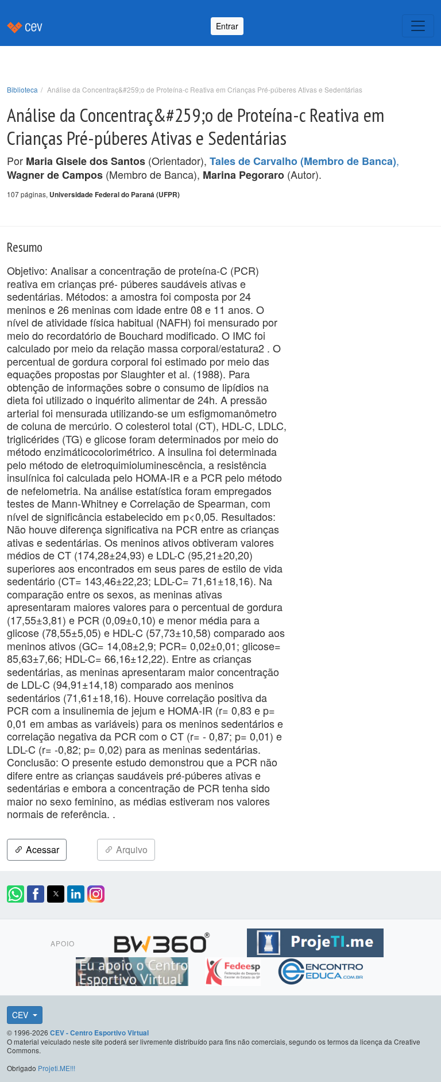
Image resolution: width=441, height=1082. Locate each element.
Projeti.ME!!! (56, 1068)
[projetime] (315, 941)
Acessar (41, 849)
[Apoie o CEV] (133, 969)
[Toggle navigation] (418, 25)
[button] (15, 894)
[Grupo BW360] (163, 941)
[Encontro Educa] (321, 969)
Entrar (227, 26)
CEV (21, 1014)
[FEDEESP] (234, 969)
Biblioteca (22, 89)
